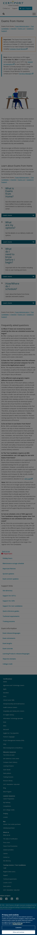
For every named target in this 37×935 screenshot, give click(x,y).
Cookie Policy (17, 924)
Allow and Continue (18, 932)
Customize (18, 927)
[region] (18, 922)
